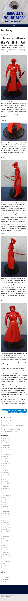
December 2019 (6, 515)
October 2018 (6, 531)
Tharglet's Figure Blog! (14, 15)
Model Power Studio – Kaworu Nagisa (12, 431)
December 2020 (6, 488)
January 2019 (6, 524)
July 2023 (5, 465)
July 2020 (5, 499)
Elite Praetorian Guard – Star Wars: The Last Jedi (13, 40)
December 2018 (6, 527)
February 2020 (6, 511)
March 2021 (5, 481)
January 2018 (6, 552)
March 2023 (5, 470)
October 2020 (6, 493)
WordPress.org (6, 581)
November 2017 (6, 556)
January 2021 (6, 486)
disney (9, 410)
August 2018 (6, 536)
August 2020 (6, 497)
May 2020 (5, 504)
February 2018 (6, 550)
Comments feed (6, 579)
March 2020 (5, 509)
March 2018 (5, 547)
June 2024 (5, 458)
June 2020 (5, 502)
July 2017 (5, 565)
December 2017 (6, 554)
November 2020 (6, 490)
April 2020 (5, 506)
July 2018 (5, 538)
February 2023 (6, 472)
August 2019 (6, 520)
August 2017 (6, 563)
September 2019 (7, 518)
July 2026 (5, 440)
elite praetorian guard (18, 410)
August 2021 (6, 479)
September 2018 (7, 534)
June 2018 (5, 540)
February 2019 (6, 522)
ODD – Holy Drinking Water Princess (11, 429)
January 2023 (6, 474)
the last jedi (14, 412)
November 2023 (6, 463)
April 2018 (5, 545)
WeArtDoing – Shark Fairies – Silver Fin (12, 423)
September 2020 (7, 495)
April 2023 (5, 468)
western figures (23, 412)
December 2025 (6, 449)
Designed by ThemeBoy (6, 596)
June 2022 (5, 477)
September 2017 (7, 561)
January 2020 (6, 513)
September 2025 (7, 454)
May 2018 (5, 543)
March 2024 (5, 461)
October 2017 (6, 559)
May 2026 (5, 442)
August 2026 (6, 438)
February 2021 (6, 483)
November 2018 (6, 529)
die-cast (4, 410)
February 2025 (6, 456)
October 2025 (6, 452)
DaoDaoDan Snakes (7, 420)
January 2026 (6, 447)
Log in (4, 575)
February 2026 (6, 445)
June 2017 (5, 568)
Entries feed (6, 577)
